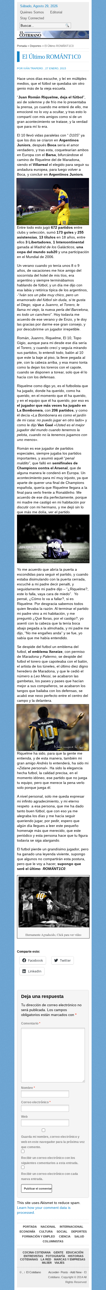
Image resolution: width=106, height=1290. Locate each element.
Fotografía (55, 1256)
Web (24, 1116)
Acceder (53, 1272)
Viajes (59, 1262)
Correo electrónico (36, 1102)
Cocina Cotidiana (37, 1252)
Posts (64, 1272)
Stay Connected (32, 18)
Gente (58, 1252)
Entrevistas (33, 1256)
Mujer (47, 1262)
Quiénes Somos (32, 12)
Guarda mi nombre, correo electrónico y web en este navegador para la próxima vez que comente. (53, 1142)
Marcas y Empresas (69, 1259)
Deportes (35, 45)
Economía (27, 1231)
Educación (74, 1252)
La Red (46, 1259)
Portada (22, 45)
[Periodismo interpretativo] (53, 34)
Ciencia (64, 1236)
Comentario (30, 1023)
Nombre (28, 1088)
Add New (76, 1272)
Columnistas (53, 1241)
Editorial (56, 12)
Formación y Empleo (38, 1236)
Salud (79, 1236)
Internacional (71, 1226)
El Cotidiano (32, 1272)
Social (62, 1231)
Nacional (48, 1226)
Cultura (46, 1231)
